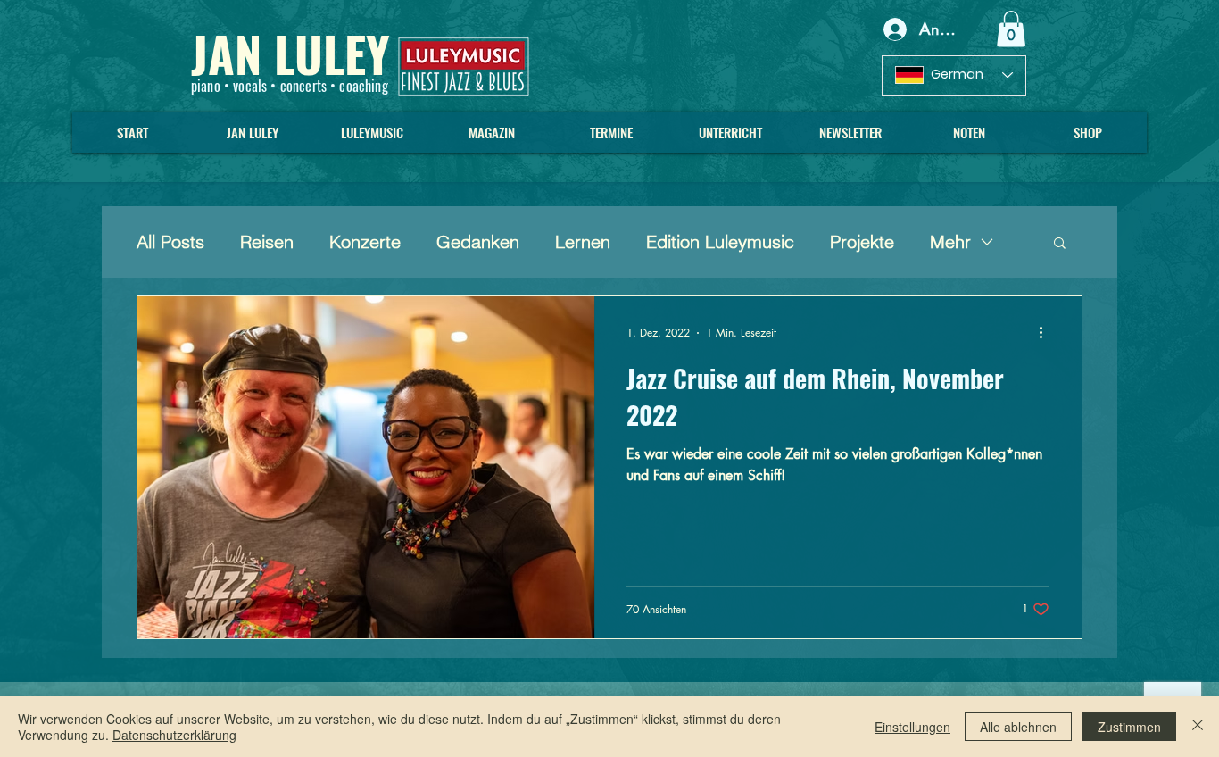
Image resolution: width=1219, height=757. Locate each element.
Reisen (267, 241)
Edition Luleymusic (720, 241)
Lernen (582, 241)
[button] (1011, 29)
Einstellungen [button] (912, 727)
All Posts (170, 241)
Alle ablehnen (1018, 727)
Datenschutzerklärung (174, 735)
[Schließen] (1197, 727)
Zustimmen (1129, 727)
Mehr (950, 241)
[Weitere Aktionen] (1046, 333)
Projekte (862, 241)
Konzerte (365, 241)
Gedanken (477, 241)
